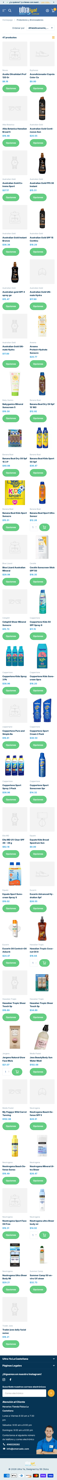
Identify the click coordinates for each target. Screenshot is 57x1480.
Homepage (7, 20)
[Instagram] (3, 1379)
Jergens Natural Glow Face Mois (13, 1059)
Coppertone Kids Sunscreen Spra (42, 678)
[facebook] (10, 1379)
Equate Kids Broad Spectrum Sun (39, 841)
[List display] (53, 37)
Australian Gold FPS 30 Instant (42, 184)
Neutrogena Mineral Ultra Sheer (42, 1168)
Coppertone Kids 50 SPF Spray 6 (40, 623)
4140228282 (13, 1444)
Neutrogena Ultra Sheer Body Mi (14, 1277)
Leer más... (45, 2)
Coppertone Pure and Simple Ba (13, 732)
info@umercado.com (18, 1448)
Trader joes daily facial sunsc (14, 1331)
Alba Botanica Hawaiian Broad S (14, 130)
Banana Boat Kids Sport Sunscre (14, 514)
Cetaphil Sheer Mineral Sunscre (14, 623)
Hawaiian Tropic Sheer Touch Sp (14, 1004)
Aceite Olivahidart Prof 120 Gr (14, 76)
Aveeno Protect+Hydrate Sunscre (38, 349)
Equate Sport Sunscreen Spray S (12, 895)
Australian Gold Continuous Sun (41, 130)
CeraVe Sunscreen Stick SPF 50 (42, 569)
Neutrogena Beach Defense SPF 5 (41, 1113)
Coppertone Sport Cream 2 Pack (39, 732)
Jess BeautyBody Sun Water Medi (41, 1059)
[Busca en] (9, 10)
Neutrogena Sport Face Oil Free (14, 1222)
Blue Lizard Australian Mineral (13, 569)
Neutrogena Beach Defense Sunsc (14, 1168)
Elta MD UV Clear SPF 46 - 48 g (13, 841)
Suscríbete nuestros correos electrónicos (24, 1386)
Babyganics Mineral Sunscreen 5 (12, 406)
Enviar (51, 1393)
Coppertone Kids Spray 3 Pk (14, 678)
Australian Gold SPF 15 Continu (41, 239)
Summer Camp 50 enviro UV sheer (41, 1277)
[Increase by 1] (37, 524)
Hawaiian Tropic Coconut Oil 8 (42, 950)
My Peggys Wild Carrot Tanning (14, 1113)
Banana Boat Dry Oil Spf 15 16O (42, 406)
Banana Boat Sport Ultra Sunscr (42, 514)
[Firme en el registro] (47, 10)
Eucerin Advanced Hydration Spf (42, 895)
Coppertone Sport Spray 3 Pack (11, 787)
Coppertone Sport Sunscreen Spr (39, 787)
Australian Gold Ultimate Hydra (40, 293)
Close (28, 1358)
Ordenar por (18, 28)
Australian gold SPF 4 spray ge (13, 293)
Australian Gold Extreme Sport (12, 184)
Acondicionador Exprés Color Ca (42, 76)
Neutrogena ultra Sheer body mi (42, 1222)
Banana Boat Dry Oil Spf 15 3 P (14, 460)
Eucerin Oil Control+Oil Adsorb (14, 950)
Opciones (11, 88)
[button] (3, 2)
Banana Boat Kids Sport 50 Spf (42, 460)
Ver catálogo (4, 10)
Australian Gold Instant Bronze (14, 239)
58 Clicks (44, 1469)
